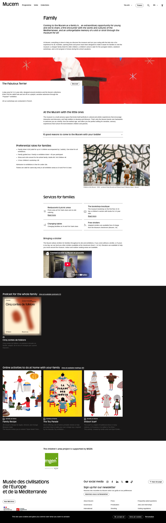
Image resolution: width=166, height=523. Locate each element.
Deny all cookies (135, 517)
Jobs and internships (145, 505)
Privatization (115, 505)
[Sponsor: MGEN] (51, 461)
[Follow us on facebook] (113, 482)
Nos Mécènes (9, 502)
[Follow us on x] (123, 482)
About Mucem (88, 501)
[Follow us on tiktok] (132, 482)
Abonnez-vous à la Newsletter (96, 494)
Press (113, 501)
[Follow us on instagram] (108, 482)
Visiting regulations (144, 508)
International (88, 508)
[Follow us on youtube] (127, 482)
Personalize (149, 517)
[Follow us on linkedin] (118, 482)
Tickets (139, 5)
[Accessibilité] (162, 5)
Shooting (114, 508)
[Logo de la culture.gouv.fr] (8, 510)
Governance (88, 505)
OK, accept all (119, 517)
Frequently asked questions (147, 501)
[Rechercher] (148, 5)
